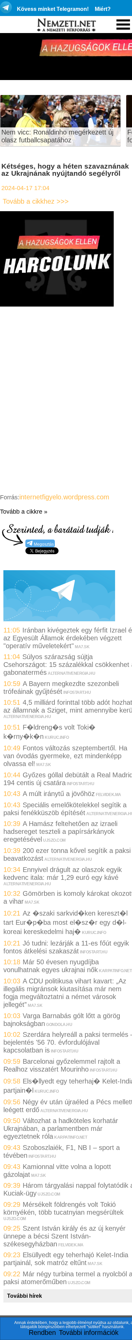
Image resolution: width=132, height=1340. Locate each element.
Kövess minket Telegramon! (53, 9)
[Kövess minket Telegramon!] (59, 619)
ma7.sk (82, 646)
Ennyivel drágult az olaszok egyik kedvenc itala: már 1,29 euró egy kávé (62, 873)
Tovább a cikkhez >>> (36, 201)
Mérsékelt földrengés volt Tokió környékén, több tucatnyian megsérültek (63, 1208)
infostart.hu (77, 692)
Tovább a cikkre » (23, 511)
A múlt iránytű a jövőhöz (59, 793)
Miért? (103, 9)
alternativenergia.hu (71, 673)
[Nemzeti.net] (66, 25)
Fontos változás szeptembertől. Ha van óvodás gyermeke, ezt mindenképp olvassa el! (65, 755)
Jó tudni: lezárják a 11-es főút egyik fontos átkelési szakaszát (66, 947)
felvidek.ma (108, 794)
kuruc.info (57, 737)
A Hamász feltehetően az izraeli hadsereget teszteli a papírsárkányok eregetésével (60, 831)
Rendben (42, 1332)
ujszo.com (54, 840)
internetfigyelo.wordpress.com (64, 497)
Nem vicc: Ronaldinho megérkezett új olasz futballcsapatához (57, 136)
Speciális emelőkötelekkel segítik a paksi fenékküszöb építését (65, 808)
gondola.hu (59, 1024)
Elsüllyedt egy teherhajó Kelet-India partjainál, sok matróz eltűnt (65, 1258)
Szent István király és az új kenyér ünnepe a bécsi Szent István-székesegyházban (64, 1236)
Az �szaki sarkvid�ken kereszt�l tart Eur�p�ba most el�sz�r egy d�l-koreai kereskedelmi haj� (65, 922)
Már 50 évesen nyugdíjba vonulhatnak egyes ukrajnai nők (51, 965)
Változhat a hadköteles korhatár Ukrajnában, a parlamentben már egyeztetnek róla (60, 1128)
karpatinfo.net (115, 970)
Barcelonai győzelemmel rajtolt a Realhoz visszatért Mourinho (61, 1065)
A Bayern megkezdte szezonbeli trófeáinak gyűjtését (61, 687)
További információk (88, 1332)
